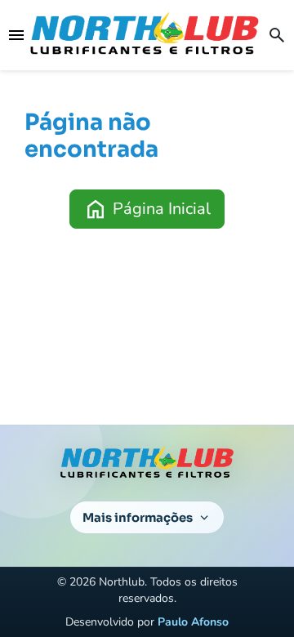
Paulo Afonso (193, 622)
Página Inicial (147, 209)
